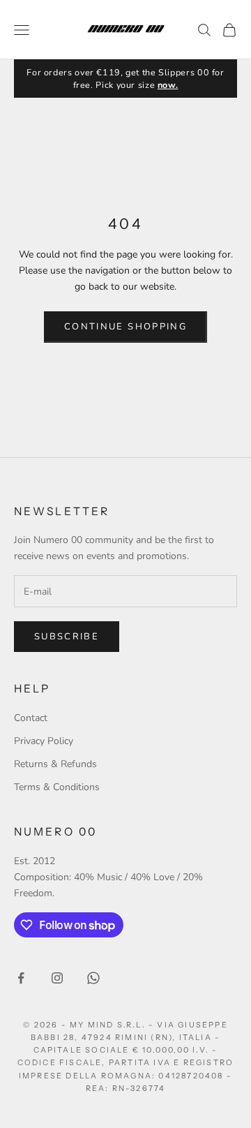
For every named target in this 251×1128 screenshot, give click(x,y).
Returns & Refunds (55, 764)
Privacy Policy (43, 741)
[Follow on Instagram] (57, 978)
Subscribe (66, 636)
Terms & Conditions (57, 787)
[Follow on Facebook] (21, 978)
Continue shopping (125, 326)
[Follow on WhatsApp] (93, 978)
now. (168, 85)
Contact (30, 718)
